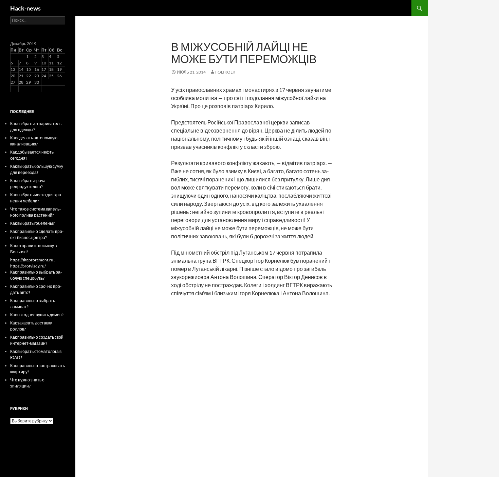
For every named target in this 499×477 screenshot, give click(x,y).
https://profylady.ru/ (28, 266)
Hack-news (25, 8)
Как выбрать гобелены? (32, 223)
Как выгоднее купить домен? (36, 314)
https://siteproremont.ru (31, 259)
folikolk (225, 72)
